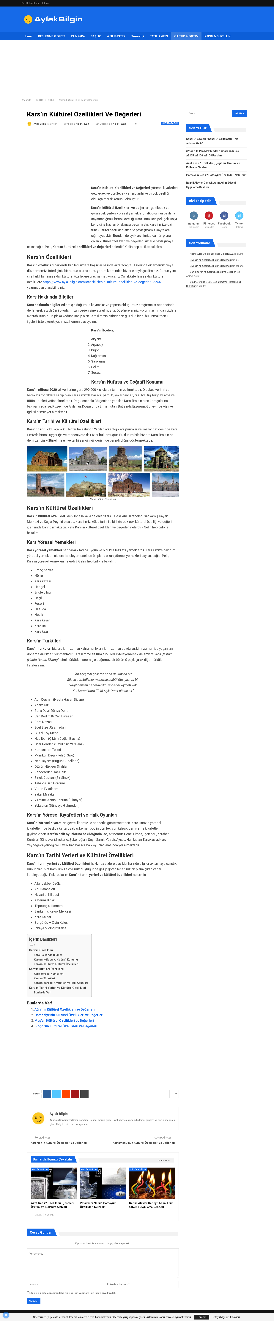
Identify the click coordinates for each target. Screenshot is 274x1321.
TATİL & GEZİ (159, 36)
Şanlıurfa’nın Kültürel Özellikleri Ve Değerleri (213, 271)
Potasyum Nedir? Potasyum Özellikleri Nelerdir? (216, 175)
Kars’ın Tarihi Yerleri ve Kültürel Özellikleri (57, 988)
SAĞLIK (96, 36)
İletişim (45, 3)
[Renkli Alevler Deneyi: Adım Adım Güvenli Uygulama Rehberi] (152, 1184)
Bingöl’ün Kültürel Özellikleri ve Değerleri (65, 1026)
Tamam (202, 1317)
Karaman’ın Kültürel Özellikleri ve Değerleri (59, 1142)
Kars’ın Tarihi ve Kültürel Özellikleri (56, 964)
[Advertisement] (185, 18)
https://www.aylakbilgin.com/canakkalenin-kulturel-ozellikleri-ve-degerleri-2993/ (102, 282)
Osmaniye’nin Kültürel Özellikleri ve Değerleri (68, 1015)
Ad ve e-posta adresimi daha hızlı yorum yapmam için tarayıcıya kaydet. (73, 1293)
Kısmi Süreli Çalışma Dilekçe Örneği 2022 (212, 253)
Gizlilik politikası (30, 3)
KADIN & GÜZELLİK (217, 36)
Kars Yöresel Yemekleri (49, 973)
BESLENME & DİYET (51, 36)
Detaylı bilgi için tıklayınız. (226, 1317)
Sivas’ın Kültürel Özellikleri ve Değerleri (210, 260)
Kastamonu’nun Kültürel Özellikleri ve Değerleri (144, 1142)
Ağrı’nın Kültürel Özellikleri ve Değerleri (64, 1009)
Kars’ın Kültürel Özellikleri (46, 969)
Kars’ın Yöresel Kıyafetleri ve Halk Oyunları (61, 983)
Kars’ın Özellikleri (41, 950)
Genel (28, 36)
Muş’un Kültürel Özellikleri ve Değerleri (64, 1020)
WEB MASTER (116, 36)
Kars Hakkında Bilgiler (48, 955)
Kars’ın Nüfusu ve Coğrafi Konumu (56, 959)
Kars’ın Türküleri (44, 978)
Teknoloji (137, 36)
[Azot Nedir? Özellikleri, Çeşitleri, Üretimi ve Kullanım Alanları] (54, 1184)
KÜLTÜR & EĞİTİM (186, 36)
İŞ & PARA (78, 36)
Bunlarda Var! (42, 992)
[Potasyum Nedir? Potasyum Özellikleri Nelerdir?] (103, 1184)
